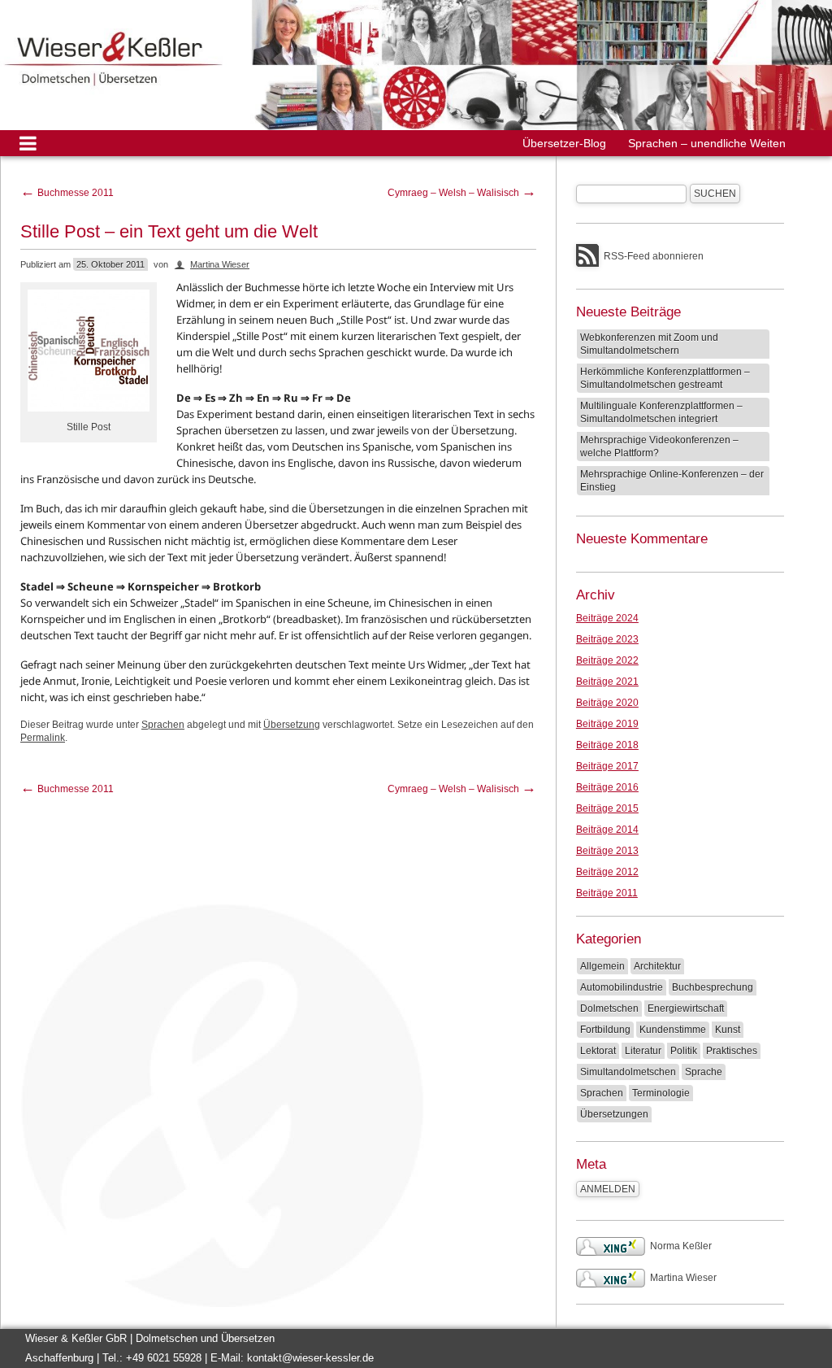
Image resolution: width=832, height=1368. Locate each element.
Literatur (643, 1050)
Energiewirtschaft (686, 1008)
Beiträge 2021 (607, 681)
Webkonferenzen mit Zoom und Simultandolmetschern (649, 344)
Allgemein (602, 966)
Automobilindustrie (621, 987)
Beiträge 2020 (607, 702)
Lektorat (598, 1050)
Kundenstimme (672, 1029)
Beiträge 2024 (607, 618)
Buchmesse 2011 (67, 192)
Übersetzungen (614, 1114)
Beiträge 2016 (607, 787)
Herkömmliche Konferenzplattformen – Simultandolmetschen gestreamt (665, 378)
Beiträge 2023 (607, 639)
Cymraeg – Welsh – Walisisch (462, 192)
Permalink (42, 737)
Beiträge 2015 (607, 808)
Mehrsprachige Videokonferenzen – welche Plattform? (659, 446)
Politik (683, 1050)
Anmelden (607, 1189)
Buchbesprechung (712, 987)
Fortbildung (605, 1029)
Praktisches (731, 1050)
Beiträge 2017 (607, 766)
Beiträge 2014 (607, 829)
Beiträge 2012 (607, 872)
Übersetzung (291, 724)
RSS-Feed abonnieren (654, 256)
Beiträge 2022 (607, 660)
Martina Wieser (219, 264)
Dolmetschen (609, 1008)
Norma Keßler (681, 1246)
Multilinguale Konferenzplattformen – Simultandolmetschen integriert (661, 412)
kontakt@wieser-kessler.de (310, 1358)
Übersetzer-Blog (564, 143)
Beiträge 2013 (607, 850)
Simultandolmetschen (628, 1072)
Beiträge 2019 (607, 724)
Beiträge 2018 (607, 745)
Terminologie (661, 1093)
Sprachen (162, 724)
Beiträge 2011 (607, 893)
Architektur (657, 966)
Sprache (703, 1072)
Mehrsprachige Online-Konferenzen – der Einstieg (672, 480)
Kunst (727, 1029)
